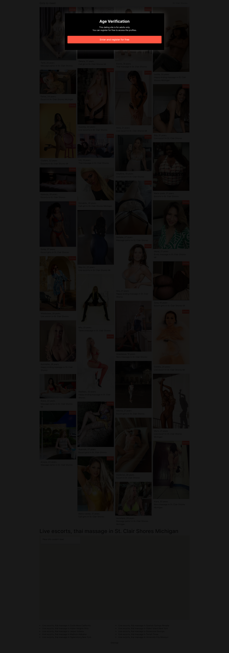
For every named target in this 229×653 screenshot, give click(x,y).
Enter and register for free (114, 39)
